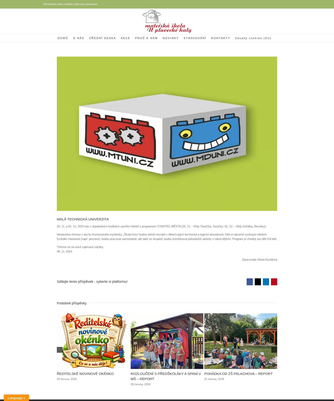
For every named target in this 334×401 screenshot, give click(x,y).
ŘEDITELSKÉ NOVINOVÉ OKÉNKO (82, 378)
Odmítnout (281, 385)
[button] (326, 353)
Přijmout (249, 385)
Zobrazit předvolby (313, 385)
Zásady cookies (279, 394)
